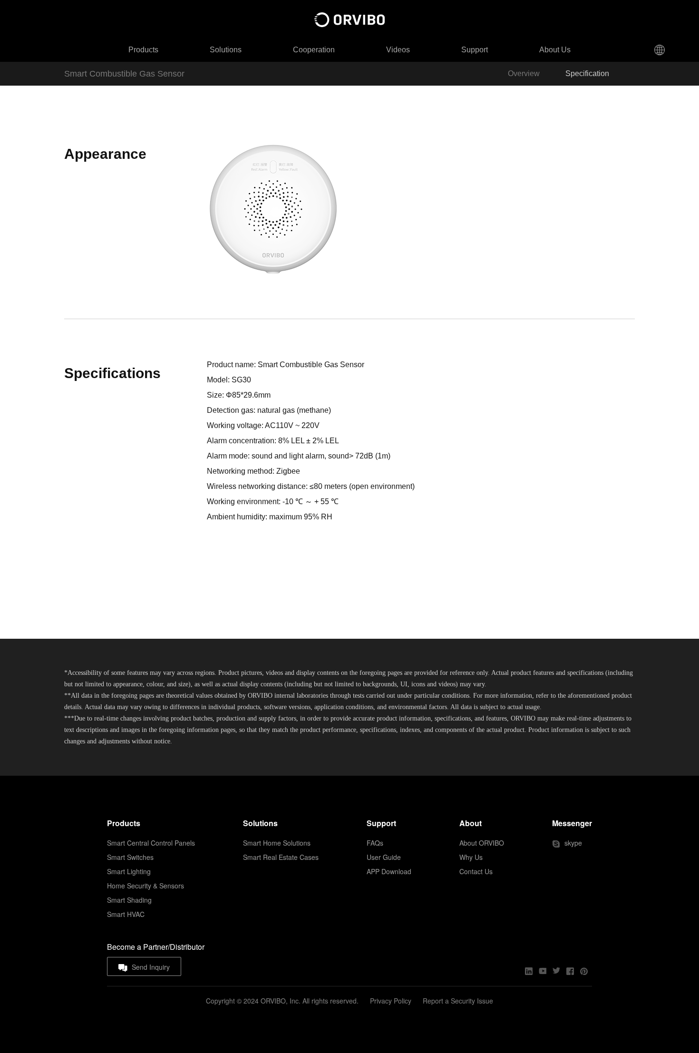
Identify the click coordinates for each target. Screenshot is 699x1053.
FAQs (375, 843)
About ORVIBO (481, 843)
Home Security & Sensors (145, 885)
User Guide (384, 857)
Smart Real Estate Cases (281, 857)
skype (573, 843)
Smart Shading (129, 900)
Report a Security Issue (458, 1000)
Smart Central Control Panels (151, 843)
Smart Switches (130, 857)
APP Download (389, 871)
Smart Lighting (129, 871)
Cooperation (314, 50)
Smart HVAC (126, 914)
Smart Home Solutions (277, 843)
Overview (524, 73)
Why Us (471, 857)
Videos (398, 50)
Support (474, 50)
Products (143, 50)
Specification (587, 73)
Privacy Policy (390, 1000)
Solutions (226, 50)
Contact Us (476, 871)
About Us (555, 50)
